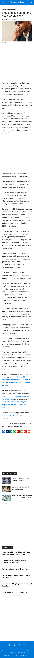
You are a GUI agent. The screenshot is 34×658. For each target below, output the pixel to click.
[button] (3, 2)
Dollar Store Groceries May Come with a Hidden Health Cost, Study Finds (22, 498)
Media (28, 651)
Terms (13, 651)
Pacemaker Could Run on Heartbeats (15, 569)
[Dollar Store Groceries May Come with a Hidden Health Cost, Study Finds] (6, 498)
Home (3, 6)
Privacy (18, 651)
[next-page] (6, 504)
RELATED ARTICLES (9, 473)
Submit (23, 651)
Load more (16, 597)
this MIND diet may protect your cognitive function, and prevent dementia (14, 404)
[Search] (31, 2)
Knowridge (7, 19)
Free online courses (20, 652)
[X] (24, 645)
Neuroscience (10, 6)
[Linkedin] (14, 645)
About (3, 651)
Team (8, 651)
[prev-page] (3, 504)
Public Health (13, 9)
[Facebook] (9, 645)
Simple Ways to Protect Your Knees (14, 592)
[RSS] (19, 645)
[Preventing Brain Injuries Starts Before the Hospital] (6, 480)
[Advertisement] (17, 63)
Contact (11, 652)
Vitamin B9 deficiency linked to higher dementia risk (16, 380)
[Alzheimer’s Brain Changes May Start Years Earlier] (6, 489)
